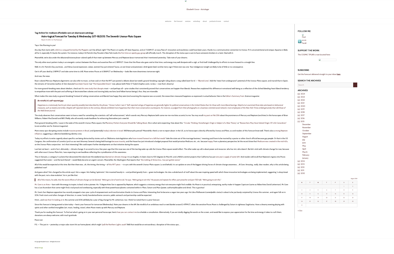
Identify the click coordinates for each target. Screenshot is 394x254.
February (305, 155)
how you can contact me (127, 212)
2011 (302, 170)
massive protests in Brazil (79, 131)
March (305, 152)
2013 (303, 164)
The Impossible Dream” (102, 84)
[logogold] (197, 9)
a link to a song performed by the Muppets (71, 50)
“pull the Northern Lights (111, 224)
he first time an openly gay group (132, 53)
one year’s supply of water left (228, 157)
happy (210, 141)
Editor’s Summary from (235, 96)
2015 (302, 121)
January (305, 158)
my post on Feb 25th (211, 115)
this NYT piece (115, 164)
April (304, 149)
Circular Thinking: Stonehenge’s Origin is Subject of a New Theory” (210, 123)
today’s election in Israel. (113, 131)
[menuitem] (168, 21)
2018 (303, 112)
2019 (303, 109)
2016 (303, 118)
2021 (302, 103)
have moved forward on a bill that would (148, 138)
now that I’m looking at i (53, 200)
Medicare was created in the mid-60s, (272, 141)
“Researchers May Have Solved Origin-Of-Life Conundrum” (263, 123)
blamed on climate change (116, 157)
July (303, 140)
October (305, 130)
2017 (302, 115)
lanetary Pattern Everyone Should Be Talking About (127, 123)
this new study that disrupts (92, 88)
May (304, 146)
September (306, 133)
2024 (303, 94)
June (304, 143)
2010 (303, 173)
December (306, 124)
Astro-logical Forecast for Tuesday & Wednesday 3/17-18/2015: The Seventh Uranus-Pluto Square (91, 36)
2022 (303, 100)
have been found (81, 84)
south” (123, 224)
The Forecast (58, 40)
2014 (303, 161)
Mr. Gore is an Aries (42, 184)
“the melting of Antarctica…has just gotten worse (160, 160)
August (305, 137)
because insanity (118, 141)
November (306, 127)
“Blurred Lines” (203, 81)
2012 (302, 167)
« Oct (300, 211)
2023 (303, 97)
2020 (303, 106)
